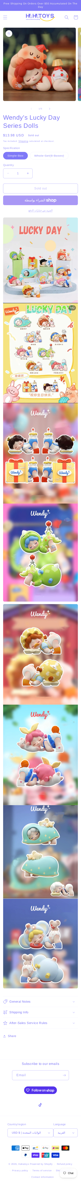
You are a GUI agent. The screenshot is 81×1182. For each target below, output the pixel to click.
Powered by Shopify (41, 1164)
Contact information (42, 1177)
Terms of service (42, 1170)
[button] (5, 17)
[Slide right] (49, 108)
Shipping (23, 141)
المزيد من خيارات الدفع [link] (40, 210)
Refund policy (64, 1164)
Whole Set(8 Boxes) (51, 156)
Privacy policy (20, 1170)
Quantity (8, 165)
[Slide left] (31, 108)
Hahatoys (23, 1164)
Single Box (17, 156)
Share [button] (12, 1036)
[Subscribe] (64, 1075)
